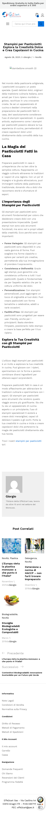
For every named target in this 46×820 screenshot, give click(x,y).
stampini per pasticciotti (28, 441)
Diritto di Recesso (11, 723)
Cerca (41, 24)
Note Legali (8, 700)
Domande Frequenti (12, 769)
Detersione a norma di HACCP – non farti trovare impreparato (33, 573)
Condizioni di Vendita (13, 705)
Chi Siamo (7, 773)
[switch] (40, 807)
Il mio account (9, 746)
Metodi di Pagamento (13, 727)
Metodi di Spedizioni (12, 732)
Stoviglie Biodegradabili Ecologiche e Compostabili (11, 627)
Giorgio (27, 57)
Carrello (6, 750)
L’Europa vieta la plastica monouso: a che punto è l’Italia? (11, 569)
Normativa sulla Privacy (14, 709)
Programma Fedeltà (12, 782)
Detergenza (31, 558)
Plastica (14, 558)
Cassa (5, 755)
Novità (38, 57)
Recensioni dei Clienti (13, 777)
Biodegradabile (10, 614)
